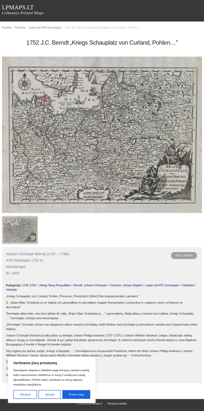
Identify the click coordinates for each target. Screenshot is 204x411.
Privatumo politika (117, 403)
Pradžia (7, 27)
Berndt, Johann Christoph (90, 285)
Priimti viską (76, 394)
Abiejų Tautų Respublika (54, 285)
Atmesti (49, 394)
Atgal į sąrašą (184, 255)
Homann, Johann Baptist (126, 285)
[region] (52, 379)
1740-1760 (29, 285)
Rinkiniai (20, 27)
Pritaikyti (25, 394)
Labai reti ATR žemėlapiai (45, 27)
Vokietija (11, 289)
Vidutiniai (187, 285)
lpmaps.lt (23, 9)
